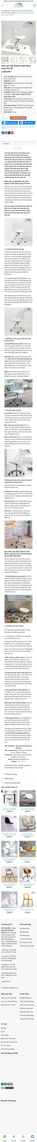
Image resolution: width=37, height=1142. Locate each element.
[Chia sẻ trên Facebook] (2, 132)
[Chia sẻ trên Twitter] (6, 132)
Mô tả (7, 144)
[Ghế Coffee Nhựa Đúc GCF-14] (27, 899)
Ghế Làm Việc (27, 11)
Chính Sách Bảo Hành (12, 783)
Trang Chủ (6, 11)
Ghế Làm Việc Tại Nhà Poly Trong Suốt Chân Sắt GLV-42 (9, 809)
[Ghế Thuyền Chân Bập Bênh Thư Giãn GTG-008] (27, 798)
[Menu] (2, 5)
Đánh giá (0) (9, 778)
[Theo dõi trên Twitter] (8, 1084)
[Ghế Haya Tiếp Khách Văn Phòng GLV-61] (27, 874)
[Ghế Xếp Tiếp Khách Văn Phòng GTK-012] (9, 874)
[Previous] (4, 38)
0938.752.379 (21, 761)
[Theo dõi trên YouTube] (11, 1084)
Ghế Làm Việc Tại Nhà (8, 13)
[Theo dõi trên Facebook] (2, 1084)
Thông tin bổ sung (11, 774)
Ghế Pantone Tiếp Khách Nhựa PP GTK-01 (9, 859)
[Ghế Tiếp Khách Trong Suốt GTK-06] (9, 899)
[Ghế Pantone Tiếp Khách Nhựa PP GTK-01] (9, 849)
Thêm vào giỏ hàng (18, 118)
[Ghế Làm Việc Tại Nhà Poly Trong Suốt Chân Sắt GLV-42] (9, 798)
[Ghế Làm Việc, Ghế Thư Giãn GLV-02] (27, 849)
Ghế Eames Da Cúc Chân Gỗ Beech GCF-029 (9, 834)
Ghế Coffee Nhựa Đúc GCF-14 (28, 910)
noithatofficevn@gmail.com (9, 988)
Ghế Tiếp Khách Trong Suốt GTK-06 (9, 910)
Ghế (20, 11)
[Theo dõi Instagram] (5, 1084)
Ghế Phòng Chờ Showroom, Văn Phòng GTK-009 (27, 834)
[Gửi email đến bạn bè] (9, 132)
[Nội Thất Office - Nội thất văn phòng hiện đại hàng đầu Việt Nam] (18, 6)
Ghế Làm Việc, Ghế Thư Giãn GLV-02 (27, 859)
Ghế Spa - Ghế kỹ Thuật (25, 127)
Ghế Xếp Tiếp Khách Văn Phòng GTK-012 (9, 885)
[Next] (32, 38)
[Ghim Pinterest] (12, 132)
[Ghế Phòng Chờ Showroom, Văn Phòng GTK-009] (27, 823)
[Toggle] (3, 143)
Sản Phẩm (14, 11)
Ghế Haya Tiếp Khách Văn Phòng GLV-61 (27, 885)
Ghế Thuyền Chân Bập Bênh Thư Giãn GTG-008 (28, 809)
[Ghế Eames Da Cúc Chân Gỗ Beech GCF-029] (9, 823)
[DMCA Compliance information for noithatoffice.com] (7, 1088)
